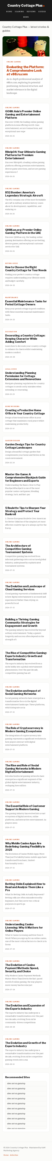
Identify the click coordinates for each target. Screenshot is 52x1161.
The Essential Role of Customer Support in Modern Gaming (25, 807)
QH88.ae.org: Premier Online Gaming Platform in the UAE (23, 231)
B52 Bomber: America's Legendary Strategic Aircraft (24, 194)
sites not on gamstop (16, 1083)
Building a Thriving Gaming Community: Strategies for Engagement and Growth (22, 622)
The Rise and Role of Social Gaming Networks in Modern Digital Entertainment (23, 768)
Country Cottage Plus (25, 5)
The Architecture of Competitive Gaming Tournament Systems (19, 549)
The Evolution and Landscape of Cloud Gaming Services (25, 588)
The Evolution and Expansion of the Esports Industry (25, 1007)
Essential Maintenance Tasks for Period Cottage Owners (26, 303)
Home (9, 12)
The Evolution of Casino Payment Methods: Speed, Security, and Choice (22, 968)
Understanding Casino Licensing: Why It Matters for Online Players (24, 927)
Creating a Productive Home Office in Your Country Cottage (25, 412)
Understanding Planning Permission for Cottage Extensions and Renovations (23, 376)
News (26, 17)
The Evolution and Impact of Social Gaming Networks (23, 692)
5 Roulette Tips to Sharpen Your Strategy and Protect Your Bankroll (25, 511)
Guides (42, 12)
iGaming (19, 12)
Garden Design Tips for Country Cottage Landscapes (25, 446)
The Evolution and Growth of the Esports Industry (25, 1044)
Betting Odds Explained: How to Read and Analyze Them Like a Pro (25, 887)
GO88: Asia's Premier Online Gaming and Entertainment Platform (23, 114)
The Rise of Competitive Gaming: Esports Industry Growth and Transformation (26, 656)
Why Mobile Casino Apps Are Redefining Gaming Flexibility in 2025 (25, 846)
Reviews (31, 12)
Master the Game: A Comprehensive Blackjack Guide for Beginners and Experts (25, 477)
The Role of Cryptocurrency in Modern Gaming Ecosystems (24, 729)
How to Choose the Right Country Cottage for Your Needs (26, 269)
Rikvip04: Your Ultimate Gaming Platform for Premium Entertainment (25, 155)
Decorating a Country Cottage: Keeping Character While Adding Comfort (25, 339)
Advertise (14, 1155)
